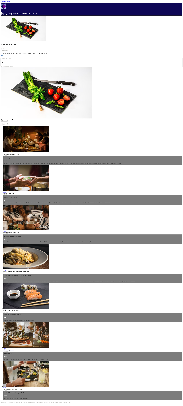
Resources (25, 402)
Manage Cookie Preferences (61, 402)
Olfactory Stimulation (36, 402)
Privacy (49, 402)
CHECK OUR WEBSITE (7, 402)
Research (18, 402)
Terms (45, 402)
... (30, 402)
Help (42, 402)
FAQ (14, 402)
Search (7, 13)
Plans (21, 402)
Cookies (53, 402)
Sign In (10, 14)
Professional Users (13, 13)
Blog (29, 402)
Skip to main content (5, 1)
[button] (1, 12)
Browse (3, 13)
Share (2, 55)
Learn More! (22, 13)
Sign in (35, 13)
